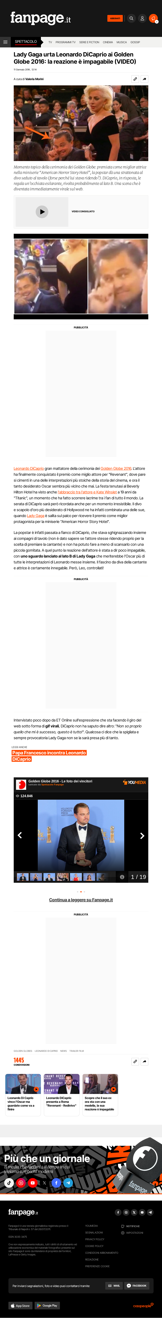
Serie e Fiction (89, 42)
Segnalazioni (94, 1232)
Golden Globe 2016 (116, 468)
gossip (135, 42)
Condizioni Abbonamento (101, 1252)
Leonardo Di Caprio (46, 1051)
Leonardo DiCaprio (29, 468)
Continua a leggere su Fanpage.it (81, 899)
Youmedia (91, 1225)
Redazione (92, 1259)
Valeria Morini (34, 79)
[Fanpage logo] (35, 18)
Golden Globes (23, 1051)
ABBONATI (115, 18)
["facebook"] (56, 1183)
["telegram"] (68, 1183)
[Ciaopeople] (143, 1307)
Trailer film (76, 1051)
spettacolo (26, 41)
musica (122, 42)
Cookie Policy (94, 1246)
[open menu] (5, 42)
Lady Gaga (35, 515)
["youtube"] (33, 1183)
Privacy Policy (94, 1239)
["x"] (44, 1183)
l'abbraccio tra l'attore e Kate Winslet (87, 492)
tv (50, 42)
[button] (144, 79)
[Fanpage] (23, 1212)
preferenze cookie (97, 1266)
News (63, 1051)
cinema (108, 42)
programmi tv (66, 42)
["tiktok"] (9, 1183)
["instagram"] (21, 1183)
